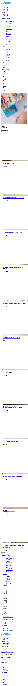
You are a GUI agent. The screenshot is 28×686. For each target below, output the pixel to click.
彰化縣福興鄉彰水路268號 (7, 652)
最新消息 (5, 9)
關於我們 (5, 7)
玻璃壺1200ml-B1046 (9, 511)
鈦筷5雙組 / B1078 (8, 163)
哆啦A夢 (8, 26)
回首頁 (2, 130)
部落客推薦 (6, 12)
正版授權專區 (6, 18)
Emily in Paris (9, 39)
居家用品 (8, 49)
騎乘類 (7, 57)
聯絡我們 (5, 15)
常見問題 (5, 14)
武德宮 (7, 36)
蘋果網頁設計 (4, 662)
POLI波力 (8, 44)
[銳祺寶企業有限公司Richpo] (6, 4)
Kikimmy (5, 46)
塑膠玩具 (8, 55)
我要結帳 (5, 684)
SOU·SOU (8, 31)
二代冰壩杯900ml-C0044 (10, 372)
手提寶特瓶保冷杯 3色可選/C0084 (12, 232)
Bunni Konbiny (9, 29)
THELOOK (6, 65)
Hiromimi (5, 62)
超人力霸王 (8, 24)
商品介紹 (5, 10)
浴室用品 (8, 52)
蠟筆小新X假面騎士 (10, 21)
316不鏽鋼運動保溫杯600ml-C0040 (13, 441)
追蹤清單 (5, 679)
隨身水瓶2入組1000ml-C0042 (11, 338)
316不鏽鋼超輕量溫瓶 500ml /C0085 (13, 198)
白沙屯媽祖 (8, 34)
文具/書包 (8, 60)
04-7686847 (3, 659)
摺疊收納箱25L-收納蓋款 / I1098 (12, 407)
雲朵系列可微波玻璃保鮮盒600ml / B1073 (15, 303)
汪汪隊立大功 (9, 41)
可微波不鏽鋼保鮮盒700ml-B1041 (12, 476)
